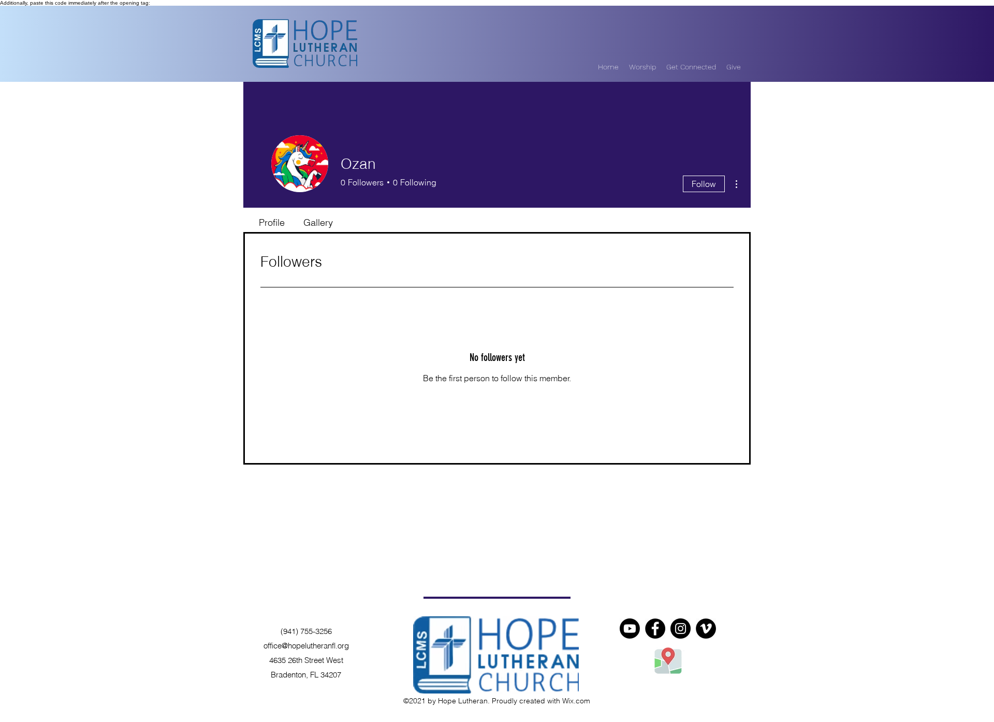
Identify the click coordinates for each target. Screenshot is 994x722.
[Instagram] (680, 628)
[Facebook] (655, 628)
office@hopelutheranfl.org (306, 646)
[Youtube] (630, 628)
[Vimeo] (706, 628)
